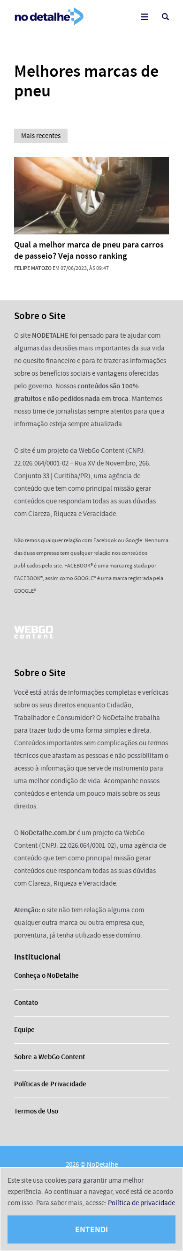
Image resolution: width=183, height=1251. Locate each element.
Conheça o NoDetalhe (46, 975)
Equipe (24, 1029)
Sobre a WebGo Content (49, 1057)
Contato (26, 1002)
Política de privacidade (141, 1202)
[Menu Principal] (144, 16)
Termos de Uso (36, 1111)
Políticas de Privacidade (50, 1084)
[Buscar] (165, 16)
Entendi (91, 1229)
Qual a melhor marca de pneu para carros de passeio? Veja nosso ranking (89, 250)
